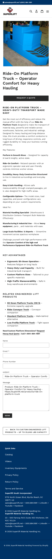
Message (6, 382)
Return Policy (11, 482)
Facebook (19, 506)
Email (6, 351)
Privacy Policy (11, 475)
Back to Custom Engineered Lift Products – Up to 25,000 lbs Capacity (26, 431)
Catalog (9, 454)
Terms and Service (14, 488)
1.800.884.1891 (31, 503)
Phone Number (9, 362)
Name (5, 341)
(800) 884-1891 (26, 2)
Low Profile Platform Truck (21, 322)
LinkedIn (43, 503)
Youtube (9, 506)
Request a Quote (26, 98)
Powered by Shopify (40, 545)
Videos (8, 461)
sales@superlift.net (11, 2)
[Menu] (47, 11)
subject (6, 372)
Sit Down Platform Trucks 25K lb (23, 303)
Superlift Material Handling (21, 545)
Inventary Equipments (16, 468)
